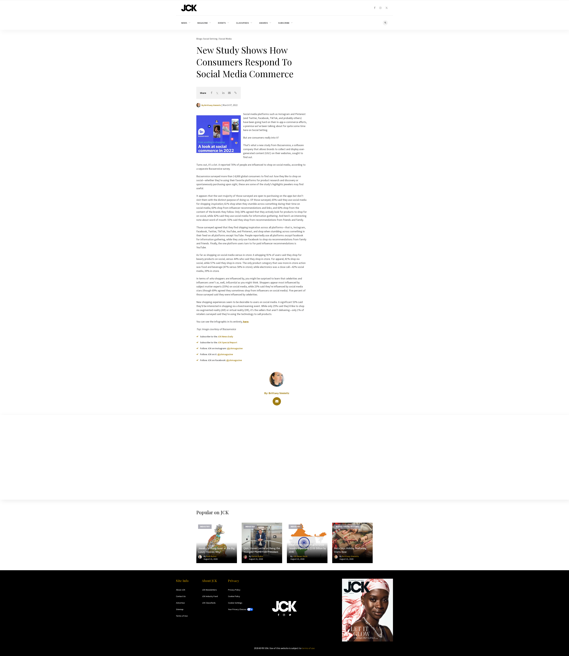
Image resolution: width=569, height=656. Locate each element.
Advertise (180, 602)
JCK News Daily (225, 336)
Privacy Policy (234, 589)
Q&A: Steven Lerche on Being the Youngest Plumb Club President (261, 550)
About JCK (180, 589)
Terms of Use (182, 616)
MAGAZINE (202, 22)
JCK (189, 8)
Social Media (225, 38)
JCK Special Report (227, 342)
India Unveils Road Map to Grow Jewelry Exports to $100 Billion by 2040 (307, 548)
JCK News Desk (300, 556)
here (245, 321)
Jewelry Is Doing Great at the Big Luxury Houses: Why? (216, 550)
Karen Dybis (257, 556)
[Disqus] (284, 457)
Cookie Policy (234, 596)
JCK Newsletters (209, 589)
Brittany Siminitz (212, 105)
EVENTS (222, 22)
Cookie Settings (235, 602)
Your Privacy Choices (237, 609)
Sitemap (179, 609)
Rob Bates (211, 556)
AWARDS (263, 22)
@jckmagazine (235, 348)
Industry (205, 526)
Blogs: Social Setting (207, 38)
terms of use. (308, 648)
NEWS (184, 22)
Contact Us (181, 596)
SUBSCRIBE (283, 22)
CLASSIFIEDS (242, 22)
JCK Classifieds (209, 602)
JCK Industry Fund (210, 596)
